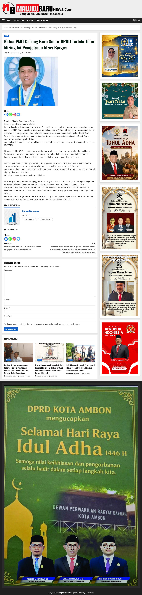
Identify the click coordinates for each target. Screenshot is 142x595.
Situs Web (8, 316)
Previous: (22, 246)
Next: (72, 248)
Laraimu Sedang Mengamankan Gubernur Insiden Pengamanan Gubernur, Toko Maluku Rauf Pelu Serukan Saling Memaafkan (16, 369)
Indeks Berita (19, 20)
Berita (7, 36)
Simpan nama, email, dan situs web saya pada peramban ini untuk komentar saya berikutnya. (42, 324)
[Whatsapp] (10, 114)
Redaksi (30, 20)
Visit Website (29, 219)
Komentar (8, 270)
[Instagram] (14, 114)
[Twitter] (18, 114)
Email (7, 308)
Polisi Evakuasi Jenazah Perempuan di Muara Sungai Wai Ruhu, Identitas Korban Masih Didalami (80, 368)
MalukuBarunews (12, 53)
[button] (3, 20)
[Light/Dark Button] (135, 20)
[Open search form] (139, 20)
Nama (7, 300)
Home (8, 20)
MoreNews (78, 592)
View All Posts (45, 219)
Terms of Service (42, 20)
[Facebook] (6, 114)
